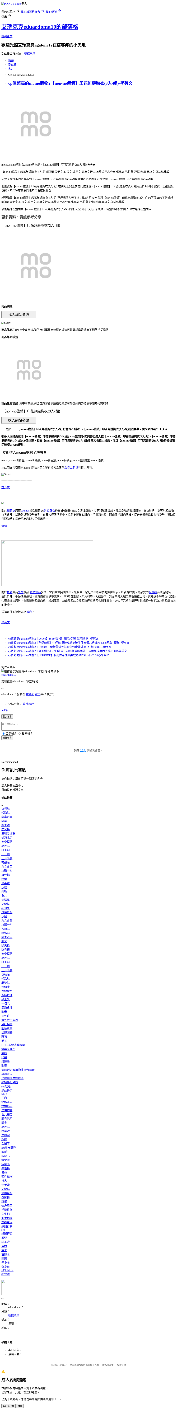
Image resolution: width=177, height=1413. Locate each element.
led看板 (5, 1164)
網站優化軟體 (9, 1082)
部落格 (12, 64)
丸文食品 (35, 592)
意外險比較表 (9, 1020)
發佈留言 (7, 737)
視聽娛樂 (29, 53)
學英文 (5, 622)
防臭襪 (5, 829)
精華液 (5, 1242)
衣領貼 (5, 808)
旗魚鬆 (153, 592)
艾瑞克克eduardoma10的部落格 (39, 27)
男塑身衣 (49, 510)
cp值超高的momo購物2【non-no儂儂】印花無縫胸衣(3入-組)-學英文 (70, 83)
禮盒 (29, 612)
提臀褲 (5, 1274)
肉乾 (4, 891)
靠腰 (4, 1053)
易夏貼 (5, 845)
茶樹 (4, 1246)
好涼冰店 (6, 837)
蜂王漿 (5, 999)
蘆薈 (4, 1237)
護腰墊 (5, 1061)
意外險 (5, 1016)
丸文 (21, 592)
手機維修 (6, 1209)
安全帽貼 (6, 841)
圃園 (4, 1258)
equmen (25, 510)
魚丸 (4, 895)
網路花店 (6, 1102)
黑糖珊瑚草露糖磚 (12, 1078)
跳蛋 (4, 1201)
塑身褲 (5, 1266)
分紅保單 (6, 1024)
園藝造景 (6, 1028)
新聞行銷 (6, 1233)
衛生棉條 (6, 1218)
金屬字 (5, 1143)
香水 (4, 1250)
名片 (11, 68)
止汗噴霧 (6, 858)
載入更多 (7, 716)
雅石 (4, 1036)
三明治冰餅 (8, 833)
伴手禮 (5, 883)
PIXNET (63, 1365)
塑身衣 (5, 487)
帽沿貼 (5, 812)
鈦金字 (5, 1160)
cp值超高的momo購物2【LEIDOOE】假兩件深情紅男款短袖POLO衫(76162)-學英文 (58, 655)
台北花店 (6, 1114)
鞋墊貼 (5, 862)
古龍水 (5, 1254)
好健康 (5, 986)
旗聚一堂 (6, 870)
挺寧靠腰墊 (8, 1049)
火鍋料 (5, 904)
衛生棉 (5, 1214)
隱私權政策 (108, 1365)
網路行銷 (6, 1226)
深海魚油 (6, 1007)
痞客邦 (30, 694)
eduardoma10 (8, 674)
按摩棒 (5, 1197)
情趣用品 (6, 1193)
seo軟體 (6, 1086)
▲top (4, 709)
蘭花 (4, 1040)
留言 (37, 694)
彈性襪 (5, 1168)
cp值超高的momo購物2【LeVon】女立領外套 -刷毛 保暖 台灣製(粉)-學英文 (53, 638)
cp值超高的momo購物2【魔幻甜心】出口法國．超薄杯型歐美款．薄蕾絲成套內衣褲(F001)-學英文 (67, 651)
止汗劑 (5, 854)
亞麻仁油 (6, 995)
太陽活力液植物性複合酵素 (18, 1069)
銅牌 (4, 1139)
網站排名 (6, 1090)
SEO (4, 1093)
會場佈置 (6, 1110)
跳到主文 (6, 36)
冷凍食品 (6, 912)
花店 (4, 1097)
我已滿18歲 (8, 1406)
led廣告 (5, 1155)
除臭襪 (5, 825)
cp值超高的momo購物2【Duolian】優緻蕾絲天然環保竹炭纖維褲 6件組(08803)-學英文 (59, 646)
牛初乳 (5, 1003)
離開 (20, 1406)
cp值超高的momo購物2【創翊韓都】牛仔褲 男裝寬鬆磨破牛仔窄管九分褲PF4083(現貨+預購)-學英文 (68, 642)
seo (3, 1229)
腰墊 (4, 1057)
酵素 (4, 1011)
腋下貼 (5, 850)
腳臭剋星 (6, 816)
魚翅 (4, 916)
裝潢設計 (28, 703)
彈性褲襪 (6, 1176)
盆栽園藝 (6, 1032)
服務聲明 (121, 1365)
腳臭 (4, 821)
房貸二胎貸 (71, 467)
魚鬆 (4, 526)
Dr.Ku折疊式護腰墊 (13, 1045)
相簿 (11, 60)
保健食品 (6, 991)
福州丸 (5, 908)
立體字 (5, 1135)
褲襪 (4, 1172)
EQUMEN (7, 1270)
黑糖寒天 (6, 1074)
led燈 (4, 1151)
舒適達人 (6, 1222)
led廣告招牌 (8, 1147)
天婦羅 (5, 899)
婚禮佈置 (6, 1106)
